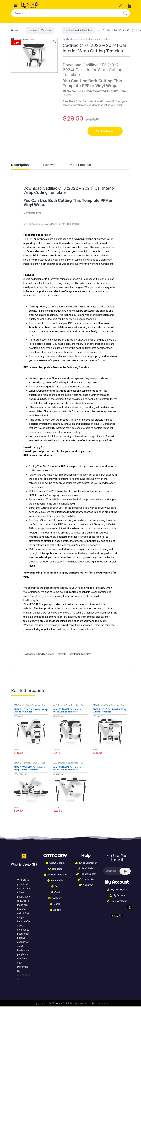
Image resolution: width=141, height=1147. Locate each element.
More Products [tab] (80, 165)
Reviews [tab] (49, 165)
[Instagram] (129, 907)
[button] (54, 41)
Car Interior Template (39, 30)
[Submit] (125, 871)
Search (125, 13)
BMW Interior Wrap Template (27, 705)
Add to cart (107, 131)
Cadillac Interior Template (78, 30)
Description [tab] (20, 165)
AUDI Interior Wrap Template (66, 705)
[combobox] (65, 13)
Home (14, 30)
